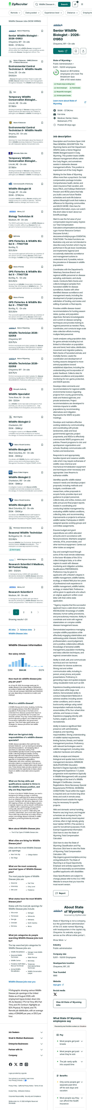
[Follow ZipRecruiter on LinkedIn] (21, 1064)
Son (14, 92)
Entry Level (31, 886)
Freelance (31, 890)
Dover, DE (13, 72)
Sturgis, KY (13, 192)
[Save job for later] (42, 31)
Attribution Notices (24, 1091)
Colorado (14, 923)
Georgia (13, 919)
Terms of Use (38, 1086)
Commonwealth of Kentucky (23, 184)
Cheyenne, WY (15, 42)
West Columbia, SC (17, 453)
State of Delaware (19, 123)
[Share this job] (83, 51)
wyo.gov (57, 985)
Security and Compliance (33, 1096)
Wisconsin (14, 913)
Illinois (30, 926)
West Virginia (17, 417)
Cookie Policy (13, 1091)
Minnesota (31, 916)
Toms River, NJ (15, 397)
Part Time (31, 883)
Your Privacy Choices (16, 1080)
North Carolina (32, 923)
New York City (15, 854)
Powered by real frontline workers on (67, 1026)
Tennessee (14, 916)
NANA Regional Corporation (26, 559)
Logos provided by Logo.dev (18, 1073)
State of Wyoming (23, 31)
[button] (82, 4)
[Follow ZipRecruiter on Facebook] (10, 1064)
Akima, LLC (21, 211)
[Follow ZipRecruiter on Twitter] (16, 1064)
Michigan (31, 913)
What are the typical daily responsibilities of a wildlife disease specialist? (26, 737)
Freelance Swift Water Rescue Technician (18, 965)
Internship (14, 886)
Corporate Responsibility (16, 1096)
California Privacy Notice (25, 1086)
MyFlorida (16, 236)
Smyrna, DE (14, 134)
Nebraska (31, 919)
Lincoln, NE (13, 103)
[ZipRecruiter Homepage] (18, 4)
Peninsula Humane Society (22, 528)
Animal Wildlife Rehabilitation (15, 970)
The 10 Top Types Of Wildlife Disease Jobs (25, 832)
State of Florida (18, 267)
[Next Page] (37, 612)
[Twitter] (55, 994)
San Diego (14, 858)
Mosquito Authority (19, 389)
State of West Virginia (20, 472)
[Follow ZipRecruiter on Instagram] (26, 1064)
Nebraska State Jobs (20, 153)
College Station (33, 855)
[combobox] (48, 4)
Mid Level (14, 890)
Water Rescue (32, 957)
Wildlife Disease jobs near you (22, 982)
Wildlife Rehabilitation (18, 952)
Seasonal (14, 883)
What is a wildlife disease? (21, 703)
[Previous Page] (10, 612)
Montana (14, 926)
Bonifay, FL (13, 247)
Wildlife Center (16, 960)
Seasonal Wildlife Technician (16, 956)
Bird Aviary (31, 961)
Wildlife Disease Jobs (18, 633)
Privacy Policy (13, 1086)
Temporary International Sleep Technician (34, 966)
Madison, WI (14, 220)
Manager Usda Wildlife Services (35, 953)
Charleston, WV (15, 425)
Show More (58, 940)
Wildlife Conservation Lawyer (35, 972)
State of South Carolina (22, 445)
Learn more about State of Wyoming (65, 102)
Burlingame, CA (15, 536)
